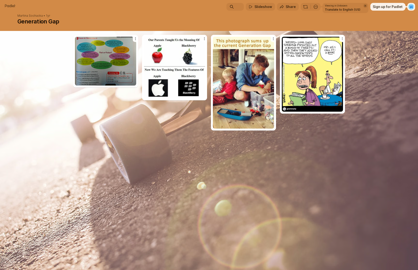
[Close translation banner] (365, 6)
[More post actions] (135, 39)
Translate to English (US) (342, 9)
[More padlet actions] (316, 7)
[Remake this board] (305, 7)
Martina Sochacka (30, 15)
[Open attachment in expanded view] (105, 61)
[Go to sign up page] (411, 7)
